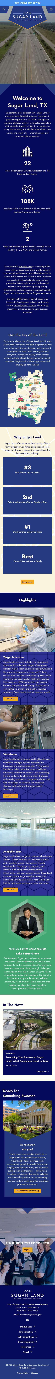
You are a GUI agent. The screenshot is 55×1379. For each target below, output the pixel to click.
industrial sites (25, 266)
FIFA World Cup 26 (26, 2)
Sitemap (34, 1372)
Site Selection (26, 1331)
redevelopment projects (25, 305)
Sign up (27, 1249)
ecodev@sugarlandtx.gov (30, 1314)
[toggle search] (5, 10)
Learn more (27, 582)
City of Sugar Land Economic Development (31, 1364)
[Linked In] (27, 1320)
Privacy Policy (23, 1372)
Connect (11, 298)
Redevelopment (26, 1341)
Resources (26, 1346)
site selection (27, 279)
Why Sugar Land (26, 1336)
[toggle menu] (50, 10)
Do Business (26, 1326)
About (26, 1351)
